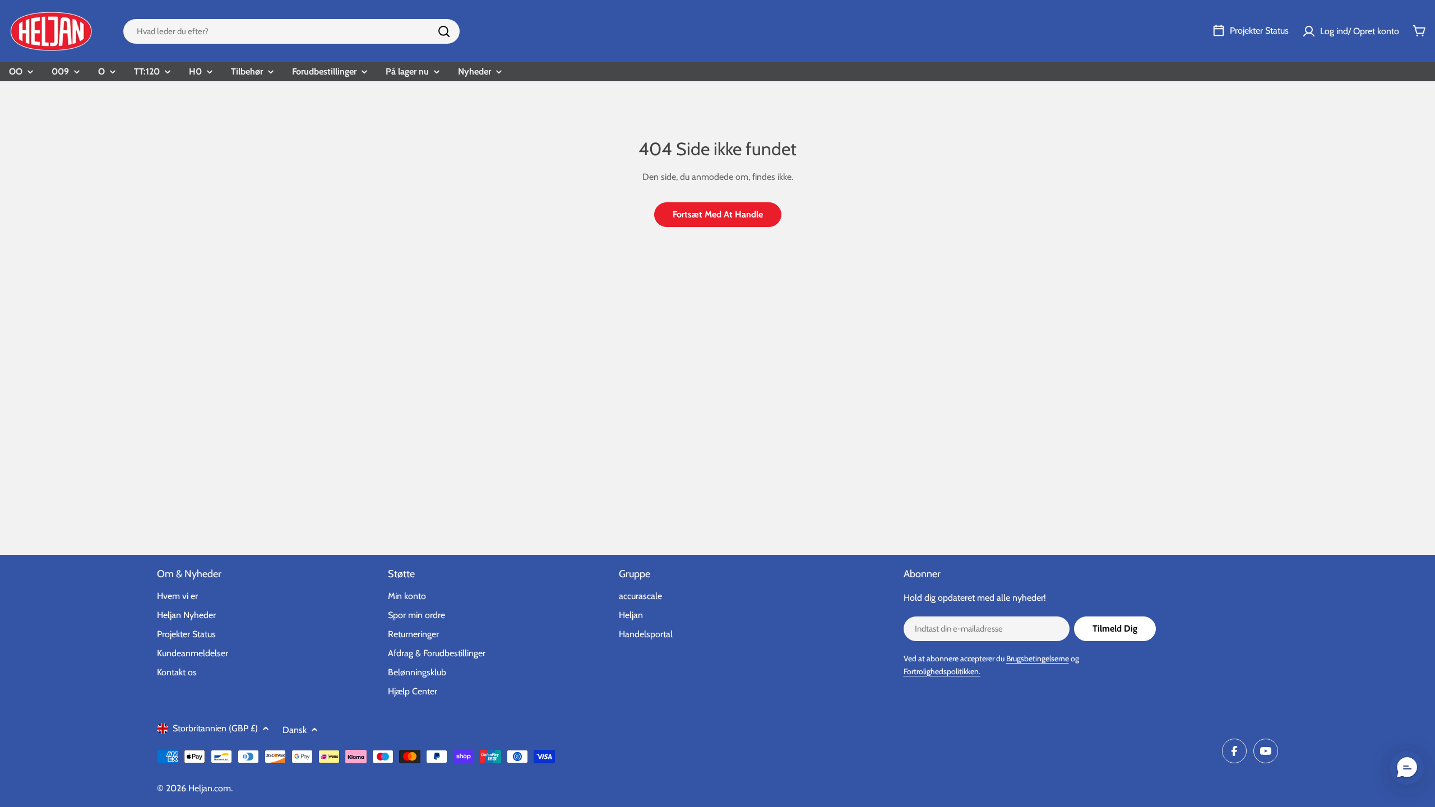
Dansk (295, 730)
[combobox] (291, 31)
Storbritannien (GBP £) (215, 728)
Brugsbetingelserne (1037, 658)
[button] (1407, 768)
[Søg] (444, 31)
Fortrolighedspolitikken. (942, 671)
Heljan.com (209, 788)
